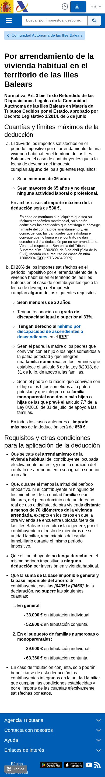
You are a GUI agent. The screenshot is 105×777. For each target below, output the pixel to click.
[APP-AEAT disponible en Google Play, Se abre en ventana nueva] (51, 764)
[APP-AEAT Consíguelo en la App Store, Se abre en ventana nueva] (73, 764)
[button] (96, 7)
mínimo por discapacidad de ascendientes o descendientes (50, 331)
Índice (18, 769)
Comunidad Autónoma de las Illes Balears (47, 35)
